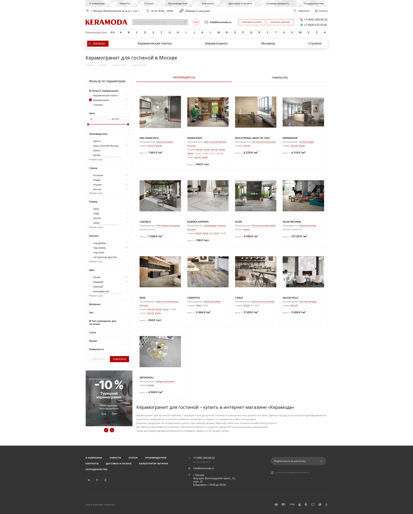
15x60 (198, 305)
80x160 (199, 149)
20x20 (246, 305)
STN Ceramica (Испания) (168, 225)
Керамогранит (216, 43)
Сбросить (98, 359)
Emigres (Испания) (165, 381)
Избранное (304, 10)
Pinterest (97, 480)
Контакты (208, 3)
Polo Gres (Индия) (308, 301)
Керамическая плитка (155, 43)
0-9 (112, 32)
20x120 (246, 145)
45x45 (198, 233)
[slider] (88, 124)
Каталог (99, 43)
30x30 (190, 153)
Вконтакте (89, 480)
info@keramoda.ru (221, 22)
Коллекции (184, 77)
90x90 (205, 233)
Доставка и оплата (240, 3)
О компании (97, 3)
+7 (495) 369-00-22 (315, 19)
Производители (177, 3)
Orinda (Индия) (306, 141)
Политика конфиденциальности (292, 472)
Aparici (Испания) (307, 225)
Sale (196, 22)
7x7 (211, 233)
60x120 (151, 145)
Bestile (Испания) (212, 301)
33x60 (205, 157)
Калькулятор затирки (153, 463)
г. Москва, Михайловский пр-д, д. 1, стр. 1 (115, 11)
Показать (119, 359)
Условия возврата (278, 3)
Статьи (148, 3)
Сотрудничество (314, 3)
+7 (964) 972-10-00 (315, 24)
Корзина (323, 10)
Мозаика (268, 43)
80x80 (207, 149)
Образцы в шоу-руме (197, 10)
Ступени (315, 43)
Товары (280, 77)
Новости (125, 3)
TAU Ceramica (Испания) (263, 141)
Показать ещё (95, 159)
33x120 (197, 157)
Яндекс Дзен (105, 480)
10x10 (216, 233)
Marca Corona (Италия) (263, 301)
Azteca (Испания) (164, 141)
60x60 (159, 145)
